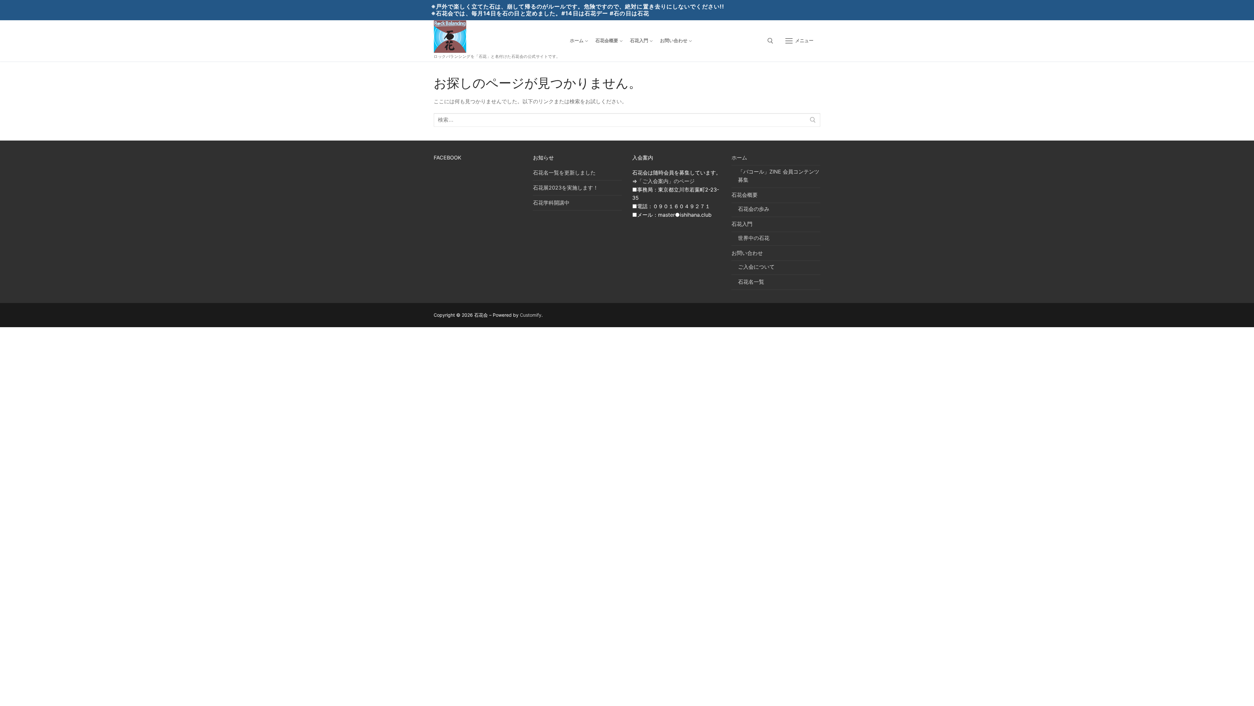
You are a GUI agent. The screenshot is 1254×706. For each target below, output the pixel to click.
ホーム (739, 157)
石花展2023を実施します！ (565, 187)
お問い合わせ (747, 253)
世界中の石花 (753, 238)
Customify (530, 315)
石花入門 (742, 224)
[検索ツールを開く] (770, 41)
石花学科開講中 (551, 202)
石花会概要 (745, 195)
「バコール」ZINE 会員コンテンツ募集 (778, 175)
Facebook (447, 157)
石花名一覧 (751, 281)
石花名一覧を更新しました (564, 172)
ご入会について (756, 266)
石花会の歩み (753, 209)
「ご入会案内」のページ (666, 181)
